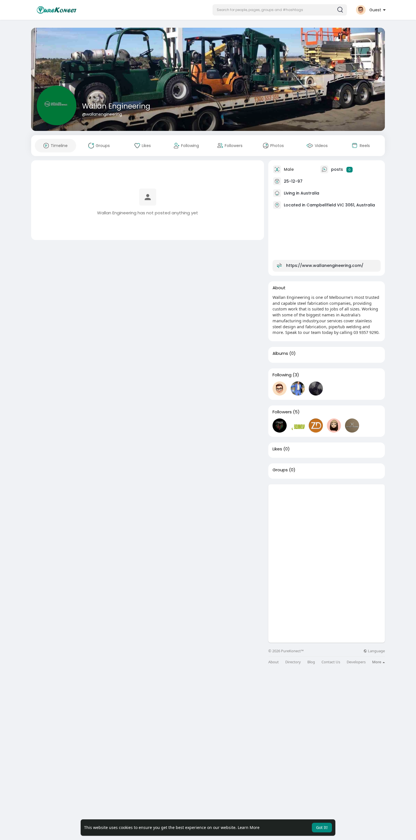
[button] (280, 10)
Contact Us (330, 662)
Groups (280, 470)
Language (376, 651)
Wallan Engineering (116, 106)
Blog (311, 662)
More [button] (377, 661)
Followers (282, 412)
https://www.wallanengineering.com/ (324, 265)
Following (282, 375)
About (273, 662)
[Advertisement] (326, 523)
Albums (280, 353)
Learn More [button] (249, 827)
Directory (293, 662)
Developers (356, 662)
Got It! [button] (322, 827)
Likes (277, 449)
